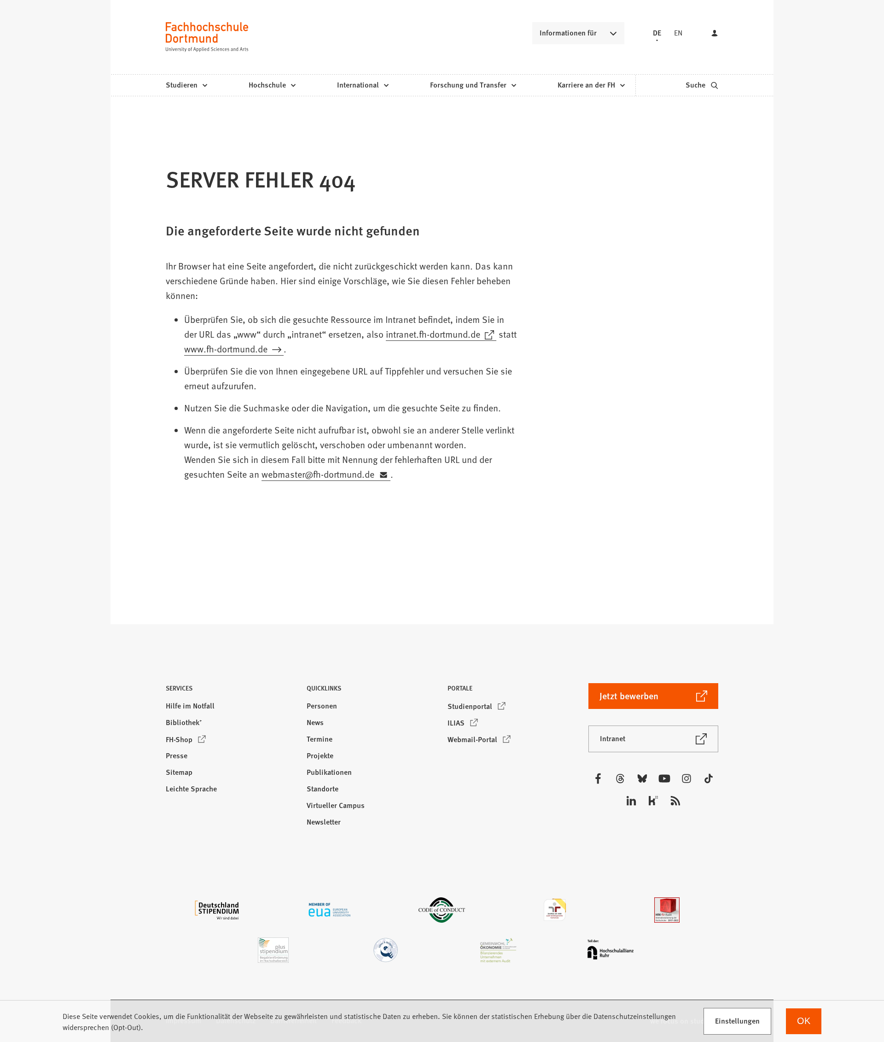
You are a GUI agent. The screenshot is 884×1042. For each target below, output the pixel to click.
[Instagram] (686, 778)
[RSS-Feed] (675, 801)
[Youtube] (664, 778)
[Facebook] (598, 778)
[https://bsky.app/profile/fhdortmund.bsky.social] (642, 778)
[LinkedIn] (631, 801)
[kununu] (653, 801)
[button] (231, 690)
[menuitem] (186, 85)
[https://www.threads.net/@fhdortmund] (620, 778)
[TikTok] (709, 778)
